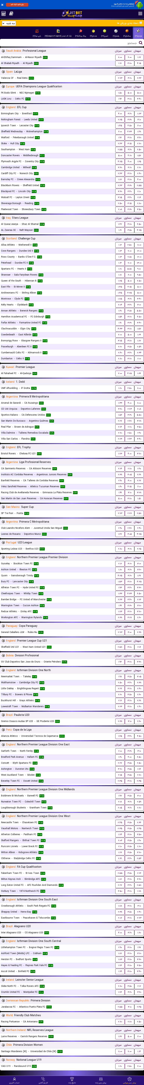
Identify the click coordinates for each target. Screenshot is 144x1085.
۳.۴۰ (139, 99)
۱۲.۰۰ (139, 251)
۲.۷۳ (120, 78)
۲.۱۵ (120, 775)
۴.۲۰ (130, 155)
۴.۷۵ (120, 161)
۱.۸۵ (120, 299)
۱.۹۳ (120, 587)
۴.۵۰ (130, 125)
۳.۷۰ (130, 137)
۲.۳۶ (139, 822)
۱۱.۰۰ (139, 245)
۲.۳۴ (139, 352)
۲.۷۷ (130, 513)
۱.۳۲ (120, 1036)
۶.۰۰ (129, 57)
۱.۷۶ (139, 769)
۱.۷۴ (120, 834)
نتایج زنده (72, 1082)
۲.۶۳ (139, 78)
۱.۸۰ (120, 569)
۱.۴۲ (120, 224)
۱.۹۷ (120, 796)
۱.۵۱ (139, 498)
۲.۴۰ (139, 173)
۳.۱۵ (130, 143)
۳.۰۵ (130, 474)
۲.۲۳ (120, 439)
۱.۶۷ (120, 534)
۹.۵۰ (139, 275)
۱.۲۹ (139, 334)
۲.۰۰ (139, 358)
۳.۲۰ (130, 78)
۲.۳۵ (120, 781)
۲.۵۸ (139, 513)
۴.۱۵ (139, 63)
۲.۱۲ (120, 563)
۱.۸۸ (120, 906)
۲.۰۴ (120, 305)
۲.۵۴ (139, 858)
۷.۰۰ (129, 251)
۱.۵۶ (120, 415)
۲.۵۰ (139, 149)
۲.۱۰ (139, 191)
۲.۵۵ (120, 149)
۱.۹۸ (120, 676)
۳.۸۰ (130, 63)
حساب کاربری (14, 1082)
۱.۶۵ (139, 161)
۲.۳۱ (120, 858)
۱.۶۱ (120, 230)
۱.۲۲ (139, 57)
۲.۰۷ (120, 918)
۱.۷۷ (120, 852)
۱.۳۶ (139, 373)
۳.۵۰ (139, 209)
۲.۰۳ (120, 840)
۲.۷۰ (139, 143)
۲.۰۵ (120, 807)
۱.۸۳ (139, 113)
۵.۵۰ (129, 269)
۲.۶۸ (130, 421)
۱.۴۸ (139, 131)
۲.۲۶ (120, 468)
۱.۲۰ (120, 269)
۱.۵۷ (139, 155)
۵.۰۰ (130, 93)
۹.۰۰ (139, 269)
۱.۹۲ (120, 137)
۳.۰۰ (139, 305)
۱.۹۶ (120, 99)
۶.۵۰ (139, 224)
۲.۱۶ (139, 197)
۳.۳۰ (130, 119)
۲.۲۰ (139, 167)
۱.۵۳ (120, 581)
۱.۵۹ (120, 317)
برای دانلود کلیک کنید (17, 4)
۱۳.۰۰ (139, 263)
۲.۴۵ (120, 822)
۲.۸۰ (139, 203)
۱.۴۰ (120, 311)
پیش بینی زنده (100, 1082)
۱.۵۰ (120, 93)
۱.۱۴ (120, 263)
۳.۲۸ (139, 421)
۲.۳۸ (120, 474)
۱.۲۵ (120, 281)
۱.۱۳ (120, 251)
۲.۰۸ (120, 209)
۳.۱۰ (139, 119)
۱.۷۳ (120, 453)
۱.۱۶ (120, 245)
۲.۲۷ (120, 421)
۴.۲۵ (129, 293)
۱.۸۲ (120, 179)
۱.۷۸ (139, 891)
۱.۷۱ (120, 63)
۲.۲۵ (120, 119)
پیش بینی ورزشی (129, 1082)
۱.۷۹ (120, 971)
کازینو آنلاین (43, 1082)
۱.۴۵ (120, 125)
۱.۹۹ (120, 492)
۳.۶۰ (130, 113)
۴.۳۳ (129, 131)
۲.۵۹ (139, 346)
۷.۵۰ (130, 257)
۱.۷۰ (139, 932)
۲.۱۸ (120, 802)
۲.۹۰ (139, 433)
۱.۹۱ (120, 323)
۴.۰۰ (120, 113)
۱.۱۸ (120, 275)
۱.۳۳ (120, 403)
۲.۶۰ (139, 617)
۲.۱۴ (120, 427)
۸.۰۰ (120, 57)
